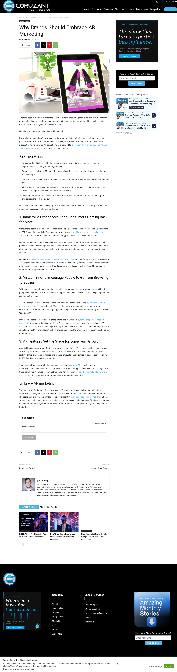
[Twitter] (166, 1)
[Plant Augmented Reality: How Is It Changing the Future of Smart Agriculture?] (95, 522)
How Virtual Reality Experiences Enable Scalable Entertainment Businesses (62, 536)
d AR (74, 365)
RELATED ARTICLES (29, 507)
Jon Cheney (26, 39)
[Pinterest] (49, 45)
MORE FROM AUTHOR (49, 507)
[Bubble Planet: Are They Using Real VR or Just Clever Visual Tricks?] (33, 522)
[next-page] (25, 544)
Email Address (28, 426)
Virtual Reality (31, 17)
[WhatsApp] (55, 45)
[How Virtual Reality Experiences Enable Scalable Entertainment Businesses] (64, 522)
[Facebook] (37, 45)
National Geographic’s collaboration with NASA (53, 259)
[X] (43, 45)
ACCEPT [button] (169, 666)
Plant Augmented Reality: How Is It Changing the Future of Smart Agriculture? (94, 536)
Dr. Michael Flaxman (27, 468)
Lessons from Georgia (99, 468)
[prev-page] (21, 544)
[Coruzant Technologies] (26, 6)
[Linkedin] (169, 1)
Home (21, 17)
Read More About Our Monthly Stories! (137, 74)
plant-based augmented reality (85, 397)
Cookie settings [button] (155, 666)
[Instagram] (172, 1)
